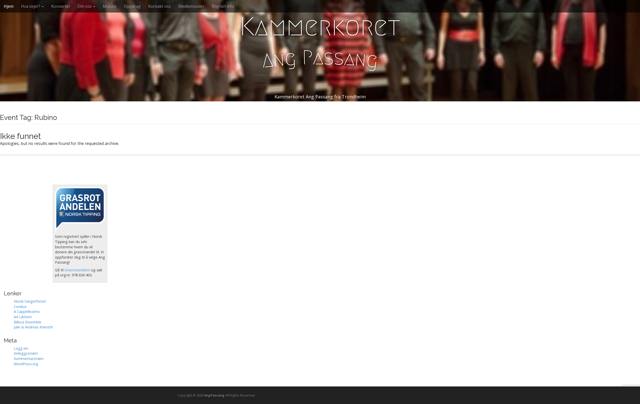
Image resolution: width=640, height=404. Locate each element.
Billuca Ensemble (27, 322)
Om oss (85, 6)
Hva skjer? (31, 6)
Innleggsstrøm (26, 353)
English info (223, 6)
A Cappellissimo (27, 311)
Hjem (9, 6)
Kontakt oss (159, 6)
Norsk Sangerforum (30, 301)
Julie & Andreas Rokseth (33, 327)
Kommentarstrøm (29, 358)
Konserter (60, 6)
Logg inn (21, 348)
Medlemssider (191, 6)
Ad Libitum (23, 316)
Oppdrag (132, 6)
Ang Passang (214, 395)
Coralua (20, 306)
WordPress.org (26, 363)
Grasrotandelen (77, 270)
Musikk (109, 6)
